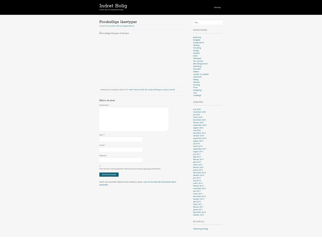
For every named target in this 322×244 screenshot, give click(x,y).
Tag (194, 92)
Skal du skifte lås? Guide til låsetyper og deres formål (154, 89)
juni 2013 (196, 191)
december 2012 (199, 196)
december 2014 (199, 172)
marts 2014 (197, 183)
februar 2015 (198, 167)
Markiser (196, 82)
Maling (195, 79)
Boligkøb (196, 40)
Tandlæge (197, 95)
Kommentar (104, 105)
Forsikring (197, 48)
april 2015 (197, 162)
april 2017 (197, 157)
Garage (196, 50)
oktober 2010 (198, 215)
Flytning (196, 45)
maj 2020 (197, 130)
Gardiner (196, 53)
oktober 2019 (198, 135)
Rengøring (197, 90)
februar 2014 (198, 186)
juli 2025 (196, 114)
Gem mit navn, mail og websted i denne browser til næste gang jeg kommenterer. (130, 169)
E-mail (102, 145)
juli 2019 (196, 143)
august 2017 (198, 151)
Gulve (195, 56)
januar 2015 (198, 170)
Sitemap (217, 7)
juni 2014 (196, 178)
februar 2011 (198, 207)
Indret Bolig (113, 6)
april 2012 (197, 201)
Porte (195, 87)
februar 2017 (198, 159)
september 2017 (199, 149)
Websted (102, 155)
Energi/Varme (198, 42)
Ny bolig (196, 85)
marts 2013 (197, 193)
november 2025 (199, 112)
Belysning (197, 37)
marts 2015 (197, 164)
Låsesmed (197, 77)
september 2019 (199, 138)
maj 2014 (197, 180)
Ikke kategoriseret (200, 63)
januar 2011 (198, 209)
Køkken (196, 71)
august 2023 (198, 128)
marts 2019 (197, 146)
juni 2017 (196, 154)
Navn (102, 135)
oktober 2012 (198, 199)
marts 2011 (197, 204)
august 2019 (198, 141)
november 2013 (199, 188)
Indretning (197, 66)
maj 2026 (197, 109)
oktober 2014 (198, 175)
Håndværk (197, 58)
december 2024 (199, 120)
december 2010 (199, 212)
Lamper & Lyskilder (201, 74)
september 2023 (199, 125)
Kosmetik (197, 69)
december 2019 (199, 133)
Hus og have (198, 61)
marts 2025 (197, 117)
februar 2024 (198, 122)
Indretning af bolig (200, 229)
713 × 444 (128, 89)
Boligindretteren (128, 26)
